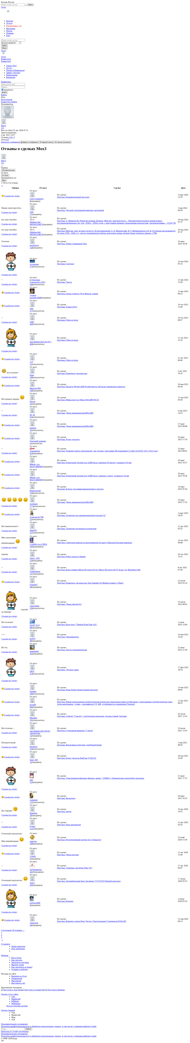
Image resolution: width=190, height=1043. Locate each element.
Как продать (16, 960)
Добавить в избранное (29, 142)
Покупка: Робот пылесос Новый (71, 556)
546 (31, 284)
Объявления (16, 978)
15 (31, 364)
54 (31, 925)
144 (31, 248)
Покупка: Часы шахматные (69, 825)
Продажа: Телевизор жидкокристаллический (76, 529)
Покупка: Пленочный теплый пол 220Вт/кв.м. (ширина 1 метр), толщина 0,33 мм (93, 476)
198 (31, 844)
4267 (32, 872)
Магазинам (16, 981)
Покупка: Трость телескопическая (72, 650)
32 (31, 430)
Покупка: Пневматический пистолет (73, 197)
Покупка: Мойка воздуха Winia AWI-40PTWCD (78, 400)
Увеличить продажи (20, 962)
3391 (32, 547)
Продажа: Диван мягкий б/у (69, 604)
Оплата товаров (8, 1010)
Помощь (4, 955)
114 (31, 674)
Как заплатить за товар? (21, 967)
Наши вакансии (18, 946)
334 (31, 493)
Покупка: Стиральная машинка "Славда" (75, 730)
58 (31, 587)
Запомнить (8, 90)
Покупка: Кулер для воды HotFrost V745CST (76, 758)
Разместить (6, 59)
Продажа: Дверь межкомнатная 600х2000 (75, 502)
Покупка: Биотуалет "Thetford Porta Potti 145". (77, 624)
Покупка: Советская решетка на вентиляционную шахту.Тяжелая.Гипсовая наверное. (94, 543)
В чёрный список (46, 142)
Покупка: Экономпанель (68, 637)
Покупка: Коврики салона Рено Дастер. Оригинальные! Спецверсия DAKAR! (91, 921)
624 (31, 453)
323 (31, 782)
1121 (32, 829)
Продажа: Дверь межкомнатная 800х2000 (75, 413)
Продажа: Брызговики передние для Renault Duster (79, 745)
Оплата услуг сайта (9, 994)
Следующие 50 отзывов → (13, 930)
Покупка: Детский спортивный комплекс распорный (80, 210)
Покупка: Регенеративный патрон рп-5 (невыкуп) (79, 840)
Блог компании (18, 949)
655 (31, 417)
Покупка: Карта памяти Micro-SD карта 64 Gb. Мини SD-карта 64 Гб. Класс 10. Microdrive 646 (98, 570)
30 (31, 815)
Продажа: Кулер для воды (68, 439)
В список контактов (62, 142)
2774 (32, 506)
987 (41, 467)
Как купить (16, 958)
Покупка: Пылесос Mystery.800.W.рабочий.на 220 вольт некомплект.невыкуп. (91, 387)
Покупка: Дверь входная (68, 855)
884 (31, 707)
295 (31, 885)
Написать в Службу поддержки (15, 1031)
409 (31, 344)
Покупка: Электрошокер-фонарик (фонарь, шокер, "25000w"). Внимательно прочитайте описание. (100, 778)
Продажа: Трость (64, 282)
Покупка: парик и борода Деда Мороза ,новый (77, 294)
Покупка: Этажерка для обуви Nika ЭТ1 (74, 868)
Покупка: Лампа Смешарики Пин (72, 244)
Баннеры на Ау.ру (19, 976)
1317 (32, 574)
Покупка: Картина (65, 901)
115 (2, 128)
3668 (39, 298)
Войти (4, 95)
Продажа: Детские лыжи (68, 670)
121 (31, 802)
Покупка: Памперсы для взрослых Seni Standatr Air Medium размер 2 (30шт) (90, 583)
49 (31, 641)
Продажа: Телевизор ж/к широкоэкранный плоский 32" (81, 515)
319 (31, 749)
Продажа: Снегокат (65, 264)
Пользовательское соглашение (14, 1024)
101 (31, 654)
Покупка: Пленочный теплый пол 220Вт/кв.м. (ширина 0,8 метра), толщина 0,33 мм (94, 462)
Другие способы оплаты (17, 1006)
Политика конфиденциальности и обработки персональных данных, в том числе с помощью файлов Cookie (48, 1026)
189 (31, 377)
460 (31, 324)
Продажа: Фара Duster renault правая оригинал (77, 690)
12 (31, 519)
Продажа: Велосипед (66, 798)
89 (31, 628)
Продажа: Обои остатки (67, 320)
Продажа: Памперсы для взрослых (72, 373)
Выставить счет (18, 983)
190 (31, 391)
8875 (41, 224)
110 (31, 560)
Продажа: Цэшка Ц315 (67, 307)
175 (31, 267)
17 (31, 214)
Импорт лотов (17, 965)
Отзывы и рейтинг (19, 969)
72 (31, 736)
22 (31, 404)
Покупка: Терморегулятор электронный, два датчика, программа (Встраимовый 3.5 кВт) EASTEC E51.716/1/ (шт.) (107, 451)
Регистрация (6, 99)
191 (31, 720)
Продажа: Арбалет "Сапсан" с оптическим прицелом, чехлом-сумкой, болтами (92, 716)
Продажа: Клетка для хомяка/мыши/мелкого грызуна (80, 489)
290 (31, 694)
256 (31, 608)
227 (31, 533)
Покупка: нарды (64, 811)
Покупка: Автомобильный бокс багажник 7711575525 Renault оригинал (89, 881)
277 (31, 311)
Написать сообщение (10, 142)
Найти (4, 45)
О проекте (5, 944)
